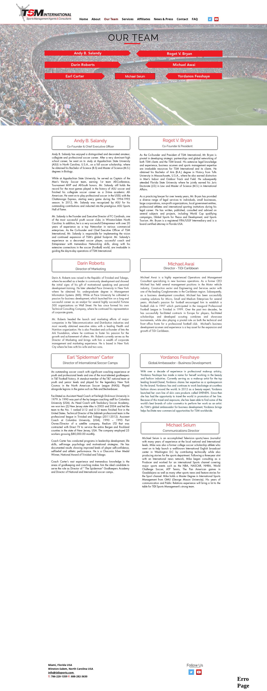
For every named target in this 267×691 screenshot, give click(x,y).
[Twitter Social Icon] (210, 19)
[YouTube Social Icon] (216, 19)
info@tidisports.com (61, 672)
